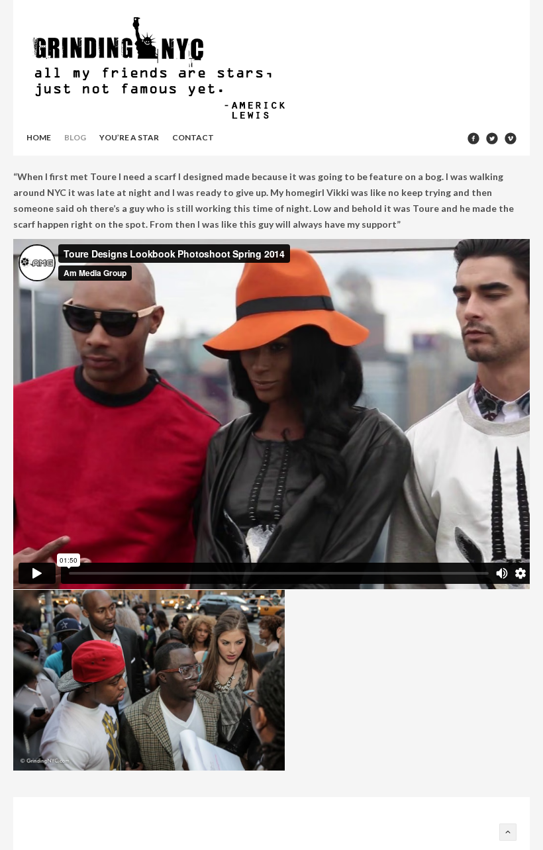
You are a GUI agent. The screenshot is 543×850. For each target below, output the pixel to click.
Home (38, 137)
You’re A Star (129, 137)
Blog (75, 137)
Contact (193, 137)
